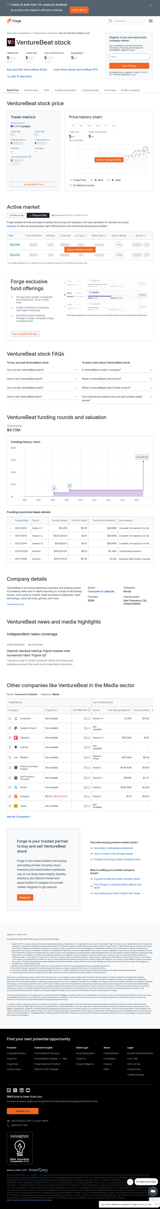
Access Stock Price (33, 184)
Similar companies (130, 90)
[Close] (156, 1204)
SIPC (25, 1170)
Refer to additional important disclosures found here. (29, 1200)
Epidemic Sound (28, 728)
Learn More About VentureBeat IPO (75, 69)
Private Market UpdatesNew (50, 1058)
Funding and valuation (66, 90)
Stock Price (13, 90)
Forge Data (12, 1064)
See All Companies (18, 816)
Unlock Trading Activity (109, 159)
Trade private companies (45, 33)
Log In (133, 74)
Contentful (25, 718)
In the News (109, 1058)
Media (127, 591)
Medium (24, 757)
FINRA (18, 1170)
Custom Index (14, 1069)
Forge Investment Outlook (47, 1064)
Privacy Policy (134, 1069)
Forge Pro (12, 1058)
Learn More (79, 10)
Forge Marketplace (16, 1053)
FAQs (46, 90)
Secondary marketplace (19, 33)
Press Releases (111, 1053)
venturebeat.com (15, 604)
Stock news (110, 90)
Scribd (23, 787)
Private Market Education (47, 1053)
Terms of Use (133, 1064)
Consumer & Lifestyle (101, 591)
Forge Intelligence (85, 1064)
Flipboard (24, 737)
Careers (108, 1064)
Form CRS (132, 1058)
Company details (90, 90)
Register (11, 225)
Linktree (24, 747)
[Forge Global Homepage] (14, 20)
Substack (25, 796)
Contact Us (23, 1110)
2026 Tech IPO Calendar (46, 1069)
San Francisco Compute (27, 777)
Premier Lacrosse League (29, 767)
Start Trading (129, 65)
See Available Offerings (25, 334)
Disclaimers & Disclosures (140, 1053)
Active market (31, 90)
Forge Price (76, 52)
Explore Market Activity (80, 249)
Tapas (23, 806)
